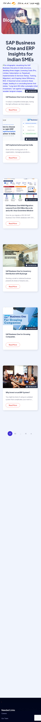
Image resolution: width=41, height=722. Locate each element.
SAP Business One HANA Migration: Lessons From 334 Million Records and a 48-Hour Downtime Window (19, 208)
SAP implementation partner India (19, 145)
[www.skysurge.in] (20, 4)
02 (15, 433)
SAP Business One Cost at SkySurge (20, 97)
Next (31, 433)
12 (26, 433)
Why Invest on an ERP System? (18, 392)
